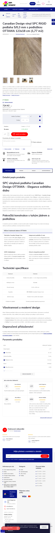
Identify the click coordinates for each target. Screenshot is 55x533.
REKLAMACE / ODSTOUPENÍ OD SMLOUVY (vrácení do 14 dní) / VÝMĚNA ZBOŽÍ (10, 486)
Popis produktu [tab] (8, 170)
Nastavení (10, 530)
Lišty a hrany (23, 473)
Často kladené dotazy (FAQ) (10, 469)
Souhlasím (44, 527)
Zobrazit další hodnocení (46, 417)
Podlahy (22, 475)
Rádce (5, 471)
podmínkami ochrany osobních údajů (26, 459)
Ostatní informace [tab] (46, 170)
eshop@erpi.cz (9, 506)
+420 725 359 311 (10, 509)
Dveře (22, 469)
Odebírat (44, 456)
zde (37, 527)
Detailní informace (6, 95)
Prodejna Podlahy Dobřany (9, 475)
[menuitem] (7, 9)
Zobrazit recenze (17, 431)
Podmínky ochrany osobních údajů (10, 482)
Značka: (49, 149)
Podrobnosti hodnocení (20, 34)
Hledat (32, 3)
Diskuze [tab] (33, 170)
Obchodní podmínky (8, 479)
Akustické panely (24, 471)
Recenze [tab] (21, 170)
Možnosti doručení (9, 102)
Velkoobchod (6, 477)
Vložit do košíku (21, 134)
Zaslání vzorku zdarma (8, 473)
